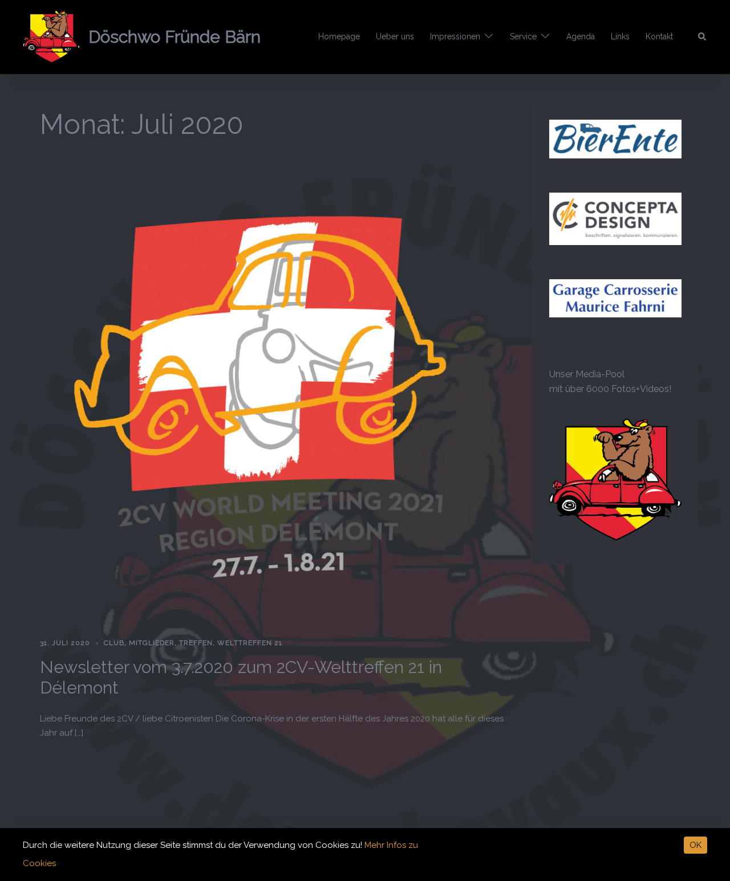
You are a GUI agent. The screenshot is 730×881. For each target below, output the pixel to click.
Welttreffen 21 (249, 643)
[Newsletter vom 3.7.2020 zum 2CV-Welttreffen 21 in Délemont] (273, 392)
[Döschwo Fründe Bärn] (51, 37)
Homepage (339, 36)
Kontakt (659, 36)
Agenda (580, 36)
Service (523, 36)
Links (620, 36)
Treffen (196, 643)
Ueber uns (395, 36)
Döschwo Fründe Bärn (174, 37)
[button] (702, 37)
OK (695, 845)
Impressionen (455, 36)
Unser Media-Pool (586, 374)
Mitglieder (152, 643)
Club (114, 643)
